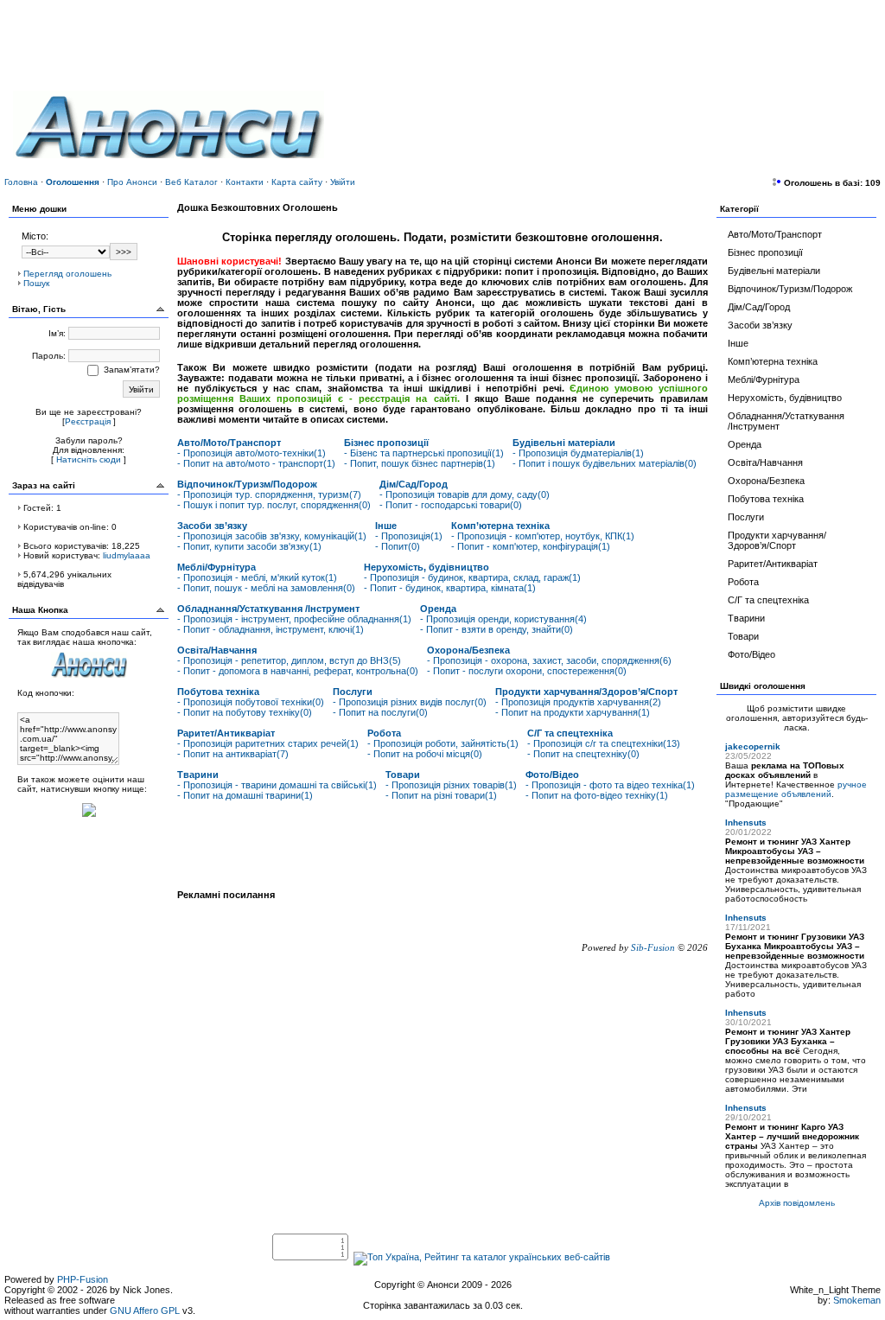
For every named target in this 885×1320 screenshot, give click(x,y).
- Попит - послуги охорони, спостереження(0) (527, 671)
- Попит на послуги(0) (380, 712)
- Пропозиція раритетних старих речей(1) (268, 743)
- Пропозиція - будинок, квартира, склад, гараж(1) (472, 577)
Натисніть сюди (88, 459)
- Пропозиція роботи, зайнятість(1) (443, 743)
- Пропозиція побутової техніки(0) (250, 702)
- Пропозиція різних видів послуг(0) (410, 702)
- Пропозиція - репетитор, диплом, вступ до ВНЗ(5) (289, 660)
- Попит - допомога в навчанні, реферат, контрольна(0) (297, 671)
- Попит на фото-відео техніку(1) (596, 795)
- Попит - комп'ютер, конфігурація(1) (530, 546)
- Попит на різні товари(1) (441, 795)
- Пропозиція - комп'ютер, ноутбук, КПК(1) (542, 536)
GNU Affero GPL (145, 1310)
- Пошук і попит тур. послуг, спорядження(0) (274, 505)
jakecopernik (752, 746)
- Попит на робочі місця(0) (424, 754)
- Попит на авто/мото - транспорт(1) (256, 463)
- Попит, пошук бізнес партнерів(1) (419, 463)
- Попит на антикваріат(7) (233, 754)
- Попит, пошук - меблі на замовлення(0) (266, 588)
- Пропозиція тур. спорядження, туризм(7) (269, 494)
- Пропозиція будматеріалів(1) (578, 453)
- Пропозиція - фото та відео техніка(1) (610, 785)
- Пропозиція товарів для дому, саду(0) (464, 494)
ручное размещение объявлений (796, 789)
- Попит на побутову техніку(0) (244, 712)
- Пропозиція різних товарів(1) (451, 785)
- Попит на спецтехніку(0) (583, 754)
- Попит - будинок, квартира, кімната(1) (450, 588)
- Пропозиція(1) (408, 536)
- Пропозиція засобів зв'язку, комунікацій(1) (271, 536)
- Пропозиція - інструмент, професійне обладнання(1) (294, 619)
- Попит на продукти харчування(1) (572, 712)
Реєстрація (88, 421)
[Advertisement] (670, 117)
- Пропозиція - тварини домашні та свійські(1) (277, 785)
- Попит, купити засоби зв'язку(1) (249, 546)
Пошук (36, 283)
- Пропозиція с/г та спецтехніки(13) (603, 743)
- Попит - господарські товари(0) (450, 505)
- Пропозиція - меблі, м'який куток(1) (257, 577)
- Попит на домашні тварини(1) (245, 795)
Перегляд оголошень (67, 273)
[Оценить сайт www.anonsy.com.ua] (89, 818)
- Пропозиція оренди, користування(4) (503, 619)
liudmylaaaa (126, 555)
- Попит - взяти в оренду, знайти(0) (496, 629)
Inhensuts (746, 822)
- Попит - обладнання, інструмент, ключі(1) (270, 629)
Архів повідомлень (797, 1203)
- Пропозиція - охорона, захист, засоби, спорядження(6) (549, 660)
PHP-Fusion (82, 1279)
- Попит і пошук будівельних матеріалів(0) (605, 463)
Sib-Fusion (653, 947)
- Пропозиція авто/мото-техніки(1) (251, 453)
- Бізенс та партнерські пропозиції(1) (424, 453)
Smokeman (857, 1300)
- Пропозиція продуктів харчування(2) (578, 702)
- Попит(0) (397, 546)
